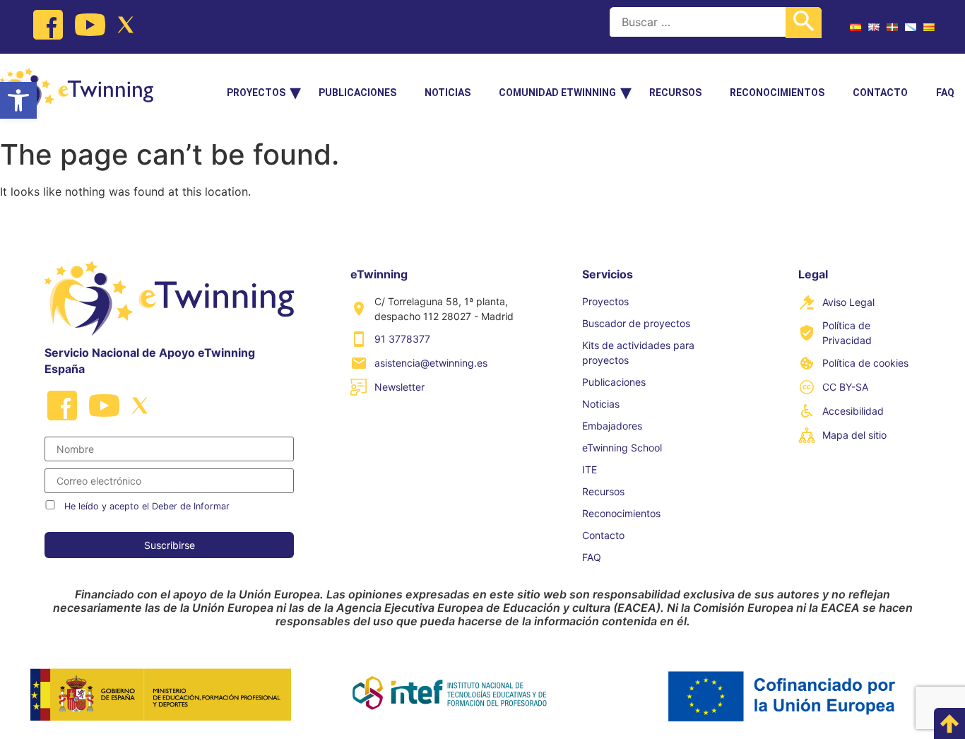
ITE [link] (589, 469)
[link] (18, 100)
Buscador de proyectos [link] (636, 323)
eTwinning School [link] (622, 448)
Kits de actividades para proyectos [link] (638, 352)
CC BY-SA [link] (845, 387)
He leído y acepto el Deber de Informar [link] (147, 506)
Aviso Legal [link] (848, 302)
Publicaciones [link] (357, 92)
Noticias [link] (447, 92)
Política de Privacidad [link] (847, 332)
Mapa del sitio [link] (854, 435)
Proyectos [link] (256, 92)
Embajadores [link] (612, 426)
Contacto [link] (880, 92)
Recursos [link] (675, 92)
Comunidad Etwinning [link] (557, 92)
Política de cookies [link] (865, 363)
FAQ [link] (945, 92)
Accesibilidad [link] (853, 411)
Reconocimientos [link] (777, 92)
